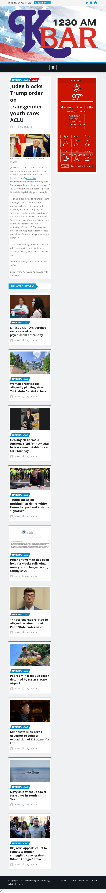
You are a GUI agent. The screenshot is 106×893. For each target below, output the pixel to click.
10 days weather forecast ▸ (77, 166)
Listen (73, 880)
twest (17, 340)
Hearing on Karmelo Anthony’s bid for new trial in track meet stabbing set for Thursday (29, 445)
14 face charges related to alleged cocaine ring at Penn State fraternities (29, 623)
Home (63, 880)
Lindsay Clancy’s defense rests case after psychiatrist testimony (28, 331)
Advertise (83, 880)
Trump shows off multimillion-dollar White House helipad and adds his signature (30, 505)
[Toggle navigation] (53, 67)
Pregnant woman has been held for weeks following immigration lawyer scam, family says (29, 565)
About (94, 880)
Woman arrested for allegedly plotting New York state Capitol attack (28, 387)
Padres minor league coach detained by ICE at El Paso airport (29, 679)
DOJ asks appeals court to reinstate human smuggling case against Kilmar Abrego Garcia (28, 853)
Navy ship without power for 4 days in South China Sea (28, 795)
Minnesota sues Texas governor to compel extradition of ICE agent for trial (30, 737)
